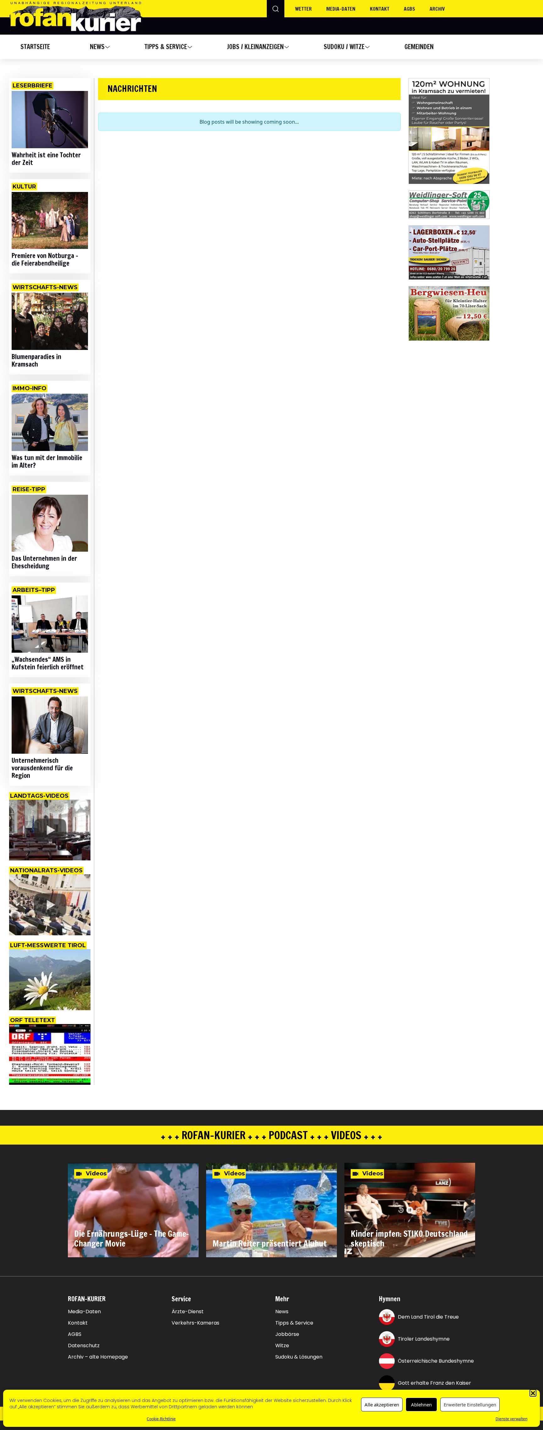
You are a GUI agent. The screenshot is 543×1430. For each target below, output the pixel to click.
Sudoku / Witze (344, 46)
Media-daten (340, 8)
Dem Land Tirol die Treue (428, 1316)
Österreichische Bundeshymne (436, 1361)
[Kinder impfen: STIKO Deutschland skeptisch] (409, 1210)
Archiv (437, 8)
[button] (533, 1393)
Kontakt (379, 8)
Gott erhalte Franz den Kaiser (434, 1383)
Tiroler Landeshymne (424, 1339)
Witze (282, 1345)
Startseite (35, 46)
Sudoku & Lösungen (298, 1357)
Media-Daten (84, 1311)
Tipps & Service (166, 46)
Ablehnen (421, 1404)
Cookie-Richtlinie (161, 1419)
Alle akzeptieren (382, 1404)
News (97, 46)
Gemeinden (419, 46)
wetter (303, 8)
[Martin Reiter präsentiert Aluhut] (271, 1210)
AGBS (409, 8)
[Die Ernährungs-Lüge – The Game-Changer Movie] (133, 1210)
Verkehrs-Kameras (195, 1323)
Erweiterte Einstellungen (470, 1404)
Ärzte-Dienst (188, 1311)
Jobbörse (287, 1334)
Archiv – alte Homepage (98, 1357)
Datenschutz (84, 1345)
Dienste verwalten (511, 1419)
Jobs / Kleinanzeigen (255, 46)
